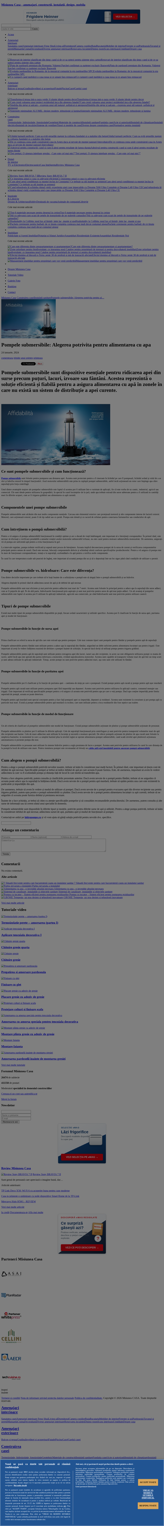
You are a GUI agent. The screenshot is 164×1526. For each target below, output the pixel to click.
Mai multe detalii (20, 1485)
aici (65, 1506)
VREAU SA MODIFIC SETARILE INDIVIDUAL (148, 1494)
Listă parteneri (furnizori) (86, 1486)
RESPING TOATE (148, 1505)
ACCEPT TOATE (148, 1482)
